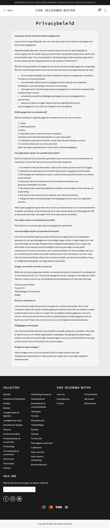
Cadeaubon (36, 447)
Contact (60, 403)
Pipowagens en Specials (42, 443)
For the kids (36, 438)
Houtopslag (8, 446)
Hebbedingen (37, 425)
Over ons (61, 394)
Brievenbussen (38, 420)
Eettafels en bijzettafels (14, 399)
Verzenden (89, 399)
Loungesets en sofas (12, 420)
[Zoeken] (105, 10)
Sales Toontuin (37, 452)
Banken (6, 408)
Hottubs (35, 415)
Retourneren (90, 403)
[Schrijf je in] (32, 489)
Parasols (7, 429)
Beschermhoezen (39, 464)
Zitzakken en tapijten (13, 425)
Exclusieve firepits (11, 434)
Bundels (7, 394)
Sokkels (6, 468)
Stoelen (6, 403)
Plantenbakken (38, 399)
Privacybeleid (90, 394)
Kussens (34, 429)
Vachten (34, 434)
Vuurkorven (8, 459)
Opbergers (36, 411)
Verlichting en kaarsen (41, 394)
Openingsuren (63, 399)
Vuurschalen (8, 463)
